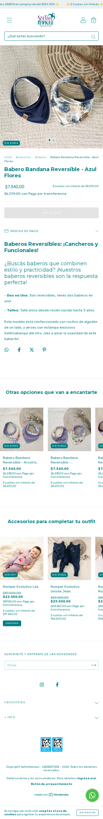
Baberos (41, 157)
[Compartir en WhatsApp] (6, 349)
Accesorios (23, 157)
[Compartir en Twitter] (32, 350)
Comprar (12, 623)
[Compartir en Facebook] (19, 350)
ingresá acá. (87, 778)
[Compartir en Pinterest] (44, 350)
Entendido (88, 812)
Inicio (8, 157)
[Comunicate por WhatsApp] (92, 795)
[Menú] (9, 21)
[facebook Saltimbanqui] (57, 685)
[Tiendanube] (52, 796)
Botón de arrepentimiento (51, 784)
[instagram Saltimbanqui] (42, 685)
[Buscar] (93, 37)
